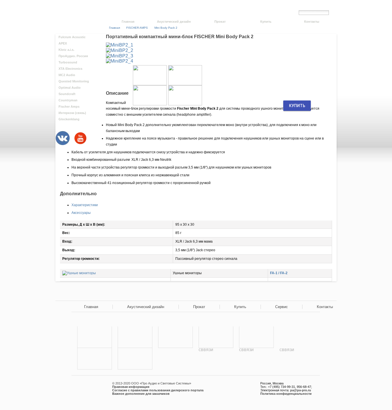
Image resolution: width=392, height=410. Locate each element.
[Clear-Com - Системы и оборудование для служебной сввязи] (297, 359)
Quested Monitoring (74, 81)
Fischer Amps (69, 106)
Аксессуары (81, 213)
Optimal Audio (70, 87)
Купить (265, 21)
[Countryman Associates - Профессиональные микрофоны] (94, 359)
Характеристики (84, 205)
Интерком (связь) (72, 113)
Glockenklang (69, 119)
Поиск (334, 12)
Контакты (311, 21)
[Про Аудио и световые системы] (77, 9)
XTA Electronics (70, 68)
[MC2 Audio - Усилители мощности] (216, 337)
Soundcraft (67, 94)
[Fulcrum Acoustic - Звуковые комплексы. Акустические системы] (94, 337)
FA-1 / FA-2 (279, 273)
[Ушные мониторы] (79, 273)
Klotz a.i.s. (66, 49)
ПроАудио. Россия (73, 56)
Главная (128, 21)
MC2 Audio (67, 75)
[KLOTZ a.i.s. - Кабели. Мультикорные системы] (135, 359)
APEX (63, 43)
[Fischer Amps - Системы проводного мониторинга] (175, 359)
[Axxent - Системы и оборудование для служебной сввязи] (256, 359)
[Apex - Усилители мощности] (135, 337)
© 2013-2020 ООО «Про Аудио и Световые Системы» (151, 383)
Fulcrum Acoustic (72, 37)
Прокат (220, 21)
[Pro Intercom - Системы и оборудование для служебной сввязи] (216, 359)
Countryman (68, 100)
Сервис (281, 307)
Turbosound (68, 62)
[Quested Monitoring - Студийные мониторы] (256, 337)
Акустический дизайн (174, 21)
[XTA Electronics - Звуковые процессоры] (175, 337)
